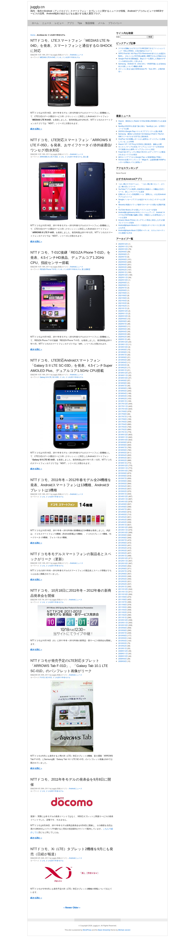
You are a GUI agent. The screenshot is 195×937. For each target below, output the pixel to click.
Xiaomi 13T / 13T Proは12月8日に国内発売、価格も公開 (140, 144)
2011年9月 (122, 597)
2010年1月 (122, 648)
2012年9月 (122, 566)
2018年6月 (122, 388)
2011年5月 (122, 607)
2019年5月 (122, 360)
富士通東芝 (86, 269)
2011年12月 (123, 589)
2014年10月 (123, 501)
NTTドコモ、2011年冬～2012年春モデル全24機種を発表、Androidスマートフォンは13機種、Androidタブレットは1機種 (70, 485)
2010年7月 (122, 633)
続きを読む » (36, 128)
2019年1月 (122, 370)
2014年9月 (122, 504)
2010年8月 (122, 630)
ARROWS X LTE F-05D (49, 156)
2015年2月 (122, 491)
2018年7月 (122, 385)
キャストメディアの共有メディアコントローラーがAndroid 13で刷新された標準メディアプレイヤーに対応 (141, 147)
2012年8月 (122, 568)
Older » (76, 907)
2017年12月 (123, 403)
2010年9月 (122, 627)
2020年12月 (123, 311)
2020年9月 (122, 318)
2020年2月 (122, 336)
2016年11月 (123, 437)
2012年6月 (122, 573)
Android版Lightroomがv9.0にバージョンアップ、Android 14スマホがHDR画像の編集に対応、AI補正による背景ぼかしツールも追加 (141, 215)
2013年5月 (122, 545)
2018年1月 (122, 401)
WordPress (87, 930)
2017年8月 (122, 414)
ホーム (35, 23)
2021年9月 (122, 293)
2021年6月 (122, 298)
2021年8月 (122, 295)
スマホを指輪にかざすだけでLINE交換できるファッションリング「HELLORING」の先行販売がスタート (141, 49)
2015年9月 (122, 473)
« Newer (67, 907)
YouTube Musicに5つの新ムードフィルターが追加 (137, 209)
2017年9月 (122, 411)
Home (32, 35)
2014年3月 (122, 519)
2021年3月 (122, 303)
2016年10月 (123, 439)
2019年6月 (122, 357)
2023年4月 (122, 264)
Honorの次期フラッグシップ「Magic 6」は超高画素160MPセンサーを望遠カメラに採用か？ (142, 160)
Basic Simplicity (104, 930)
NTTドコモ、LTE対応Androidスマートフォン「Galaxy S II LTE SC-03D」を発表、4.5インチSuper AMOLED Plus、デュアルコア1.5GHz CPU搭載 (71, 365)
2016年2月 (122, 460)
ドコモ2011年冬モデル (71, 57)
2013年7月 (122, 540)
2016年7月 (122, 447)
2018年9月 (122, 380)
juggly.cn (37, 7)
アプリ (70, 23)
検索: (118, 36)
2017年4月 (122, 424)
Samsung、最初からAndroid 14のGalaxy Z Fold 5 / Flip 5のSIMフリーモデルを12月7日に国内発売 (141, 135)
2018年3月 (122, 396)
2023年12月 (123, 244)
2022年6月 (122, 290)
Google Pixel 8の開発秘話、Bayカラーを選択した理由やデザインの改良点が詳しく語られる (141, 59)
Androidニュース (76, 54)
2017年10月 (123, 408)
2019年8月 (122, 352)
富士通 (85, 156)
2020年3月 (122, 334)
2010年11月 (123, 622)
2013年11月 (123, 530)
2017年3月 (122, 426)
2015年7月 (122, 478)
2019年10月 (123, 347)
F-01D (42, 677)
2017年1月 (122, 432)
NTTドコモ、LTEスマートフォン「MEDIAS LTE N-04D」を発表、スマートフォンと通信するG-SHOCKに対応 (71, 45)
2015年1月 (122, 493)
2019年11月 (123, 344)
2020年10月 (123, 316)
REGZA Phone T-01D (48, 269)
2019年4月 (122, 362)
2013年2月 (122, 553)
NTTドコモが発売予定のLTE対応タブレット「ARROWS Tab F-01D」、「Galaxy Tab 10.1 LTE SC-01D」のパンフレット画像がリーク (69, 666)
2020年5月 (122, 329)
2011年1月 (122, 617)
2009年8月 (122, 661)
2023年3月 (122, 267)
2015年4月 (122, 486)
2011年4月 (122, 609)
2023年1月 (122, 272)
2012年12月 (123, 558)
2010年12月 (123, 620)
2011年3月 (122, 612)
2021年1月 (122, 308)
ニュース (46, 23)
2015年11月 (123, 468)
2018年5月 (122, 390)
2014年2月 (122, 522)
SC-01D (49, 677)
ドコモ (58, 57)
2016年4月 (122, 455)
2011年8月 (122, 599)
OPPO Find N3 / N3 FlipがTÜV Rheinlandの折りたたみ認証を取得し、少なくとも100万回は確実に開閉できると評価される (142, 54)
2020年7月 (122, 323)
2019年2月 (122, 367)
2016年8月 (122, 445)
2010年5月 (122, 638)
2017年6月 (122, 419)
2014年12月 (123, 496)
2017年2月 (122, 429)
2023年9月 (122, 251)
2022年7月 (122, 287)
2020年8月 (122, 321)
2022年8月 (122, 285)
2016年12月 (123, 434)
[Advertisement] (137, 93)
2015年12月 (123, 465)
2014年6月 (122, 512)
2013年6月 (122, 542)
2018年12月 (123, 372)
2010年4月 (122, 640)
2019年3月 (122, 365)
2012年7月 (122, 571)
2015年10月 (123, 470)
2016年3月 (122, 457)
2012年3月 (122, 581)
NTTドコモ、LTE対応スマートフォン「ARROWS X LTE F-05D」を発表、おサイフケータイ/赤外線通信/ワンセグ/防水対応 (71, 145)
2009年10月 (123, 656)
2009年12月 (123, 651)
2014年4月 (122, 517)
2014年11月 (123, 499)
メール (101, 23)
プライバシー (115, 23)
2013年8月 (122, 537)
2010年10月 (123, 625)
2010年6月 (122, 635)
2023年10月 (123, 249)
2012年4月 (122, 578)
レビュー (59, 23)
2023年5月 (122, 262)
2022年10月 (123, 280)
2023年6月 (122, 259)
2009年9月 (122, 658)
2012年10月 (123, 563)
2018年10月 (123, 378)
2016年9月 (122, 442)
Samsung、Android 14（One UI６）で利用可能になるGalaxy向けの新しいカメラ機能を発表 (142, 64)
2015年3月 (122, 488)
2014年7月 (122, 509)
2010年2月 (122, 645)
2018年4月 (122, 393)
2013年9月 (122, 535)
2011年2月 (122, 615)
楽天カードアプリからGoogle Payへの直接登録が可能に (140, 157)
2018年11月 (123, 375)
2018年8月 (122, 383)
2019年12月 (123, 341)
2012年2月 (122, 584)
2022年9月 (122, 282)
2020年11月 (123, 313)
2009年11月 (123, 653)
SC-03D (55, 377)
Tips (80, 23)
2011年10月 (123, 594)
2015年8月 (122, 475)
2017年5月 (122, 421)
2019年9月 (122, 349)
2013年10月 (123, 532)
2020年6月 (122, 326)
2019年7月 (122, 354)
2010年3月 (122, 643)
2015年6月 (122, 481)
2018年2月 (122, 398)
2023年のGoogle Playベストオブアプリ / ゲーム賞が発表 (140, 131)
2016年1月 (122, 463)
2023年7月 (122, 256)
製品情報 (90, 23)
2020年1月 (122, 339)
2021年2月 (122, 305)
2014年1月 (122, 524)
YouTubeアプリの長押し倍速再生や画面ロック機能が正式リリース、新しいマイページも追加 (141, 190)
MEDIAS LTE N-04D (47, 57)
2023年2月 (122, 269)
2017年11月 (123, 406)
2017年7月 (122, 416)
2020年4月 (122, 331)
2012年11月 (123, 560)
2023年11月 (123, 246)
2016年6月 (122, 450)
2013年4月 (122, 548)
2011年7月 (122, 602)
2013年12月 (123, 527)
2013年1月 (122, 555)
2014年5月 (122, 514)
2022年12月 (123, 275)
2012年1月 (122, 586)
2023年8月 (122, 254)
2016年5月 (122, 452)
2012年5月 (122, 576)
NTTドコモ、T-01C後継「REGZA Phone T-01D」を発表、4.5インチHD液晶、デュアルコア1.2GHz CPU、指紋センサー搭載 (70, 257)
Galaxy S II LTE (46, 377)
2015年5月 (122, 483)
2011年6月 (122, 604)
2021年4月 (122, 300)
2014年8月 (122, 506)
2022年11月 (123, 277)
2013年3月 (122, 550)
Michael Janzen (124, 930)
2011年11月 (123, 591)
